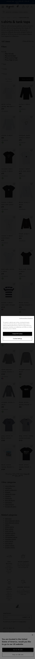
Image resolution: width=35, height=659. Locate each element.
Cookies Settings (17, 338)
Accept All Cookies (17, 334)
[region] (17, 329)
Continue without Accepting (26, 318)
